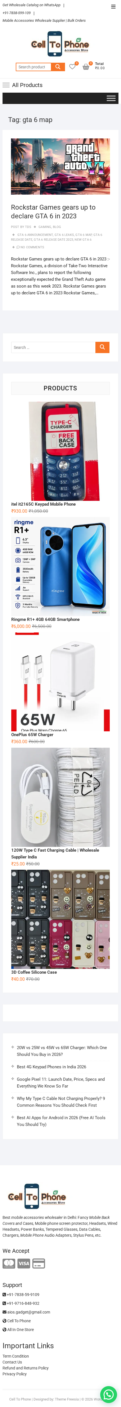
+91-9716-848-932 (22, 1303)
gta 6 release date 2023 (53, 240)
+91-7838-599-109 (17, 13)
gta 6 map (83, 235)
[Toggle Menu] (111, 98)
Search (58, 67)
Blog (57, 227)
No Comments (32, 247)
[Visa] (23, 1264)
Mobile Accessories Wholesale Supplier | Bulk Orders (44, 20)
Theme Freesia (67, 1399)
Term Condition (16, 1356)
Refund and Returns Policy (26, 1368)
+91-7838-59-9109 (22, 1294)
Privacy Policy (15, 1374)
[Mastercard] (9, 1264)
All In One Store (20, 1329)
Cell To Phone (18, 1321)
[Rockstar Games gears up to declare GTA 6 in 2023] (60, 166)
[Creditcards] (38, 1264)
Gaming (45, 227)
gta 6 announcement (35, 235)
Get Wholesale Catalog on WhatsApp (31, 5)
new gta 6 (83, 240)
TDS (27, 227)
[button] (108, 1394)
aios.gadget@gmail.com (28, 1312)
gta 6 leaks (64, 235)
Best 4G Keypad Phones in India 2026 (51, 1066)
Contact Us (12, 1362)
